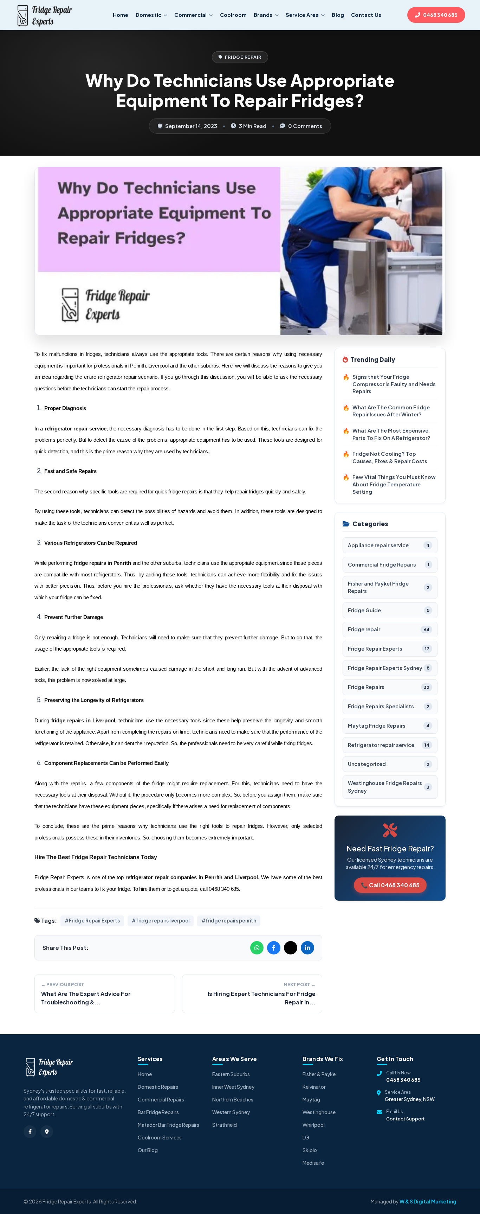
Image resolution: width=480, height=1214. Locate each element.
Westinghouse (319, 1112)
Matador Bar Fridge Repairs (168, 1125)
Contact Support (405, 1119)
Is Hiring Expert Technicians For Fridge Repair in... (262, 998)
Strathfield (224, 1125)
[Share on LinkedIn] (307, 947)
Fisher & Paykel (320, 1074)
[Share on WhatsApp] (257, 947)
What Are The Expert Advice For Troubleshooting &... (86, 998)
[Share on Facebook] (273, 947)
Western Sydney (231, 1112)
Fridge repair (243, 57)
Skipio (310, 1150)
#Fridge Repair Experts (92, 921)
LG (306, 1137)
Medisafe (313, 1162)
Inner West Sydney (233, 1087)
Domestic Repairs (158, 1087)
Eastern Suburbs (231, 1074)
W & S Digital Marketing (428, 1201)
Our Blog (148, 1150)
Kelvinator (314, 1087)
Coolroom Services (160, 1137)
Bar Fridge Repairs (158, 1112)
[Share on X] (290, 947)
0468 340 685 (403, 1079)
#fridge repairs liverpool (160, 921)
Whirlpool (314, 1125)
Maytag (311, 1099)
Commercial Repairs (161, 1099)
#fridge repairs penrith (228, 921)
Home (145, 1074)
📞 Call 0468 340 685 (390, 885)
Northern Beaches (232, 1099)
